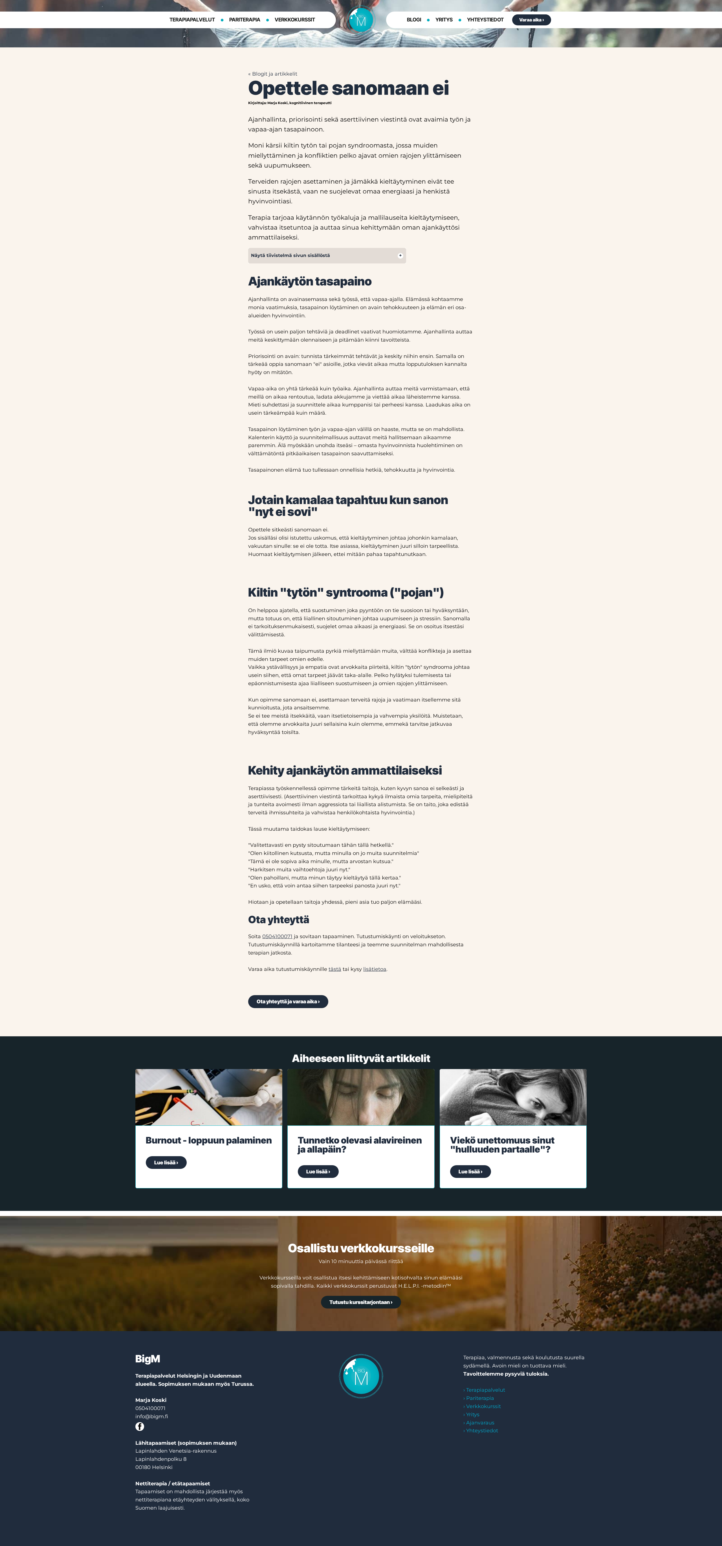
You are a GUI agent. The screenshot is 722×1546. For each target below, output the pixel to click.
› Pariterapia (478, 1398)
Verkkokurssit (295, 20)
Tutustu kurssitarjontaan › (361, 1302)
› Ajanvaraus (478, 1423)
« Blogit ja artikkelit (272, 74)
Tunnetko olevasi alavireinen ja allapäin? (360, 1145)
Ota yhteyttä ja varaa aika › (288, 1001)
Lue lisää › (166, 1162)
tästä (335, 969)
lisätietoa (374, 969)
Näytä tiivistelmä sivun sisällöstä (290, 255)
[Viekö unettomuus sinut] (513, 1097)
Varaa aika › (531, 20)
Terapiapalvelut (192, 20)
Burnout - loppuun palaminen (209, 1140)
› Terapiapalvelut (484, 1390)
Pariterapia (244, 20)
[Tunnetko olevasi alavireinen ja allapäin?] (360, 1097)
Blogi (414, 20)
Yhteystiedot (485, 20)
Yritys (444, 20)
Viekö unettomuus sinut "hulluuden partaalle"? (502, 1145)
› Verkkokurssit (482, 1406)
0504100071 (277, 936)
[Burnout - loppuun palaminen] (208, 1097)
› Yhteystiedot (480, 1431)
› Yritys (471, 1414)
